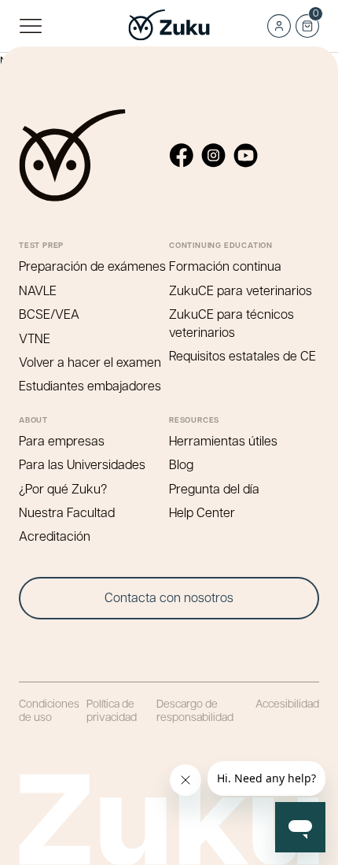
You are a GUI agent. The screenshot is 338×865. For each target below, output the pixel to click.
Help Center (202, 512)
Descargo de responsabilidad (194, 709)
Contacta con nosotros (169, 597)
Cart (307, 21)
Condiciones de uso (49, 709)
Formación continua (225, 265)
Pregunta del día (214, 488)
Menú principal (30, 26)
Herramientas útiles (223, 440)
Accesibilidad (287, 703)
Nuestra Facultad (67, 512)
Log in (279, 26)
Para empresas (62, 440)
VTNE (34, 338)
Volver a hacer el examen (90, 361)
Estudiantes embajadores (90, 385)
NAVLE (38, 290)
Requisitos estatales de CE (242, 355)
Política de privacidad (111, 709)
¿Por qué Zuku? (63, 488)
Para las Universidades (82, 464)
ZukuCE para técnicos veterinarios (231, 322)
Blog (181, 464)
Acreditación (54, 535)
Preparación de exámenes (92, 265)
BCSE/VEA (49, 313)
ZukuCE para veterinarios (240, 290)
